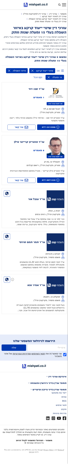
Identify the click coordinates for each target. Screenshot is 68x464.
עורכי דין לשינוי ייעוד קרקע (54, 16)
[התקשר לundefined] (7, 193)
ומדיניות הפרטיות (22, 353)
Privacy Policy (48, 450)
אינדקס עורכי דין (57, 376)
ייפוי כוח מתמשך (58, 393)
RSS (64, 401)
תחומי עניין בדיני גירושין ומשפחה (48, 383)
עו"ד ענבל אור (36, 199)
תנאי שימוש (61, 405)
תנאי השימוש (38, 353)
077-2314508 (49, 127)
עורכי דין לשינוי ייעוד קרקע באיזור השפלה (47, 19)
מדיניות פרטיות (59, 413)
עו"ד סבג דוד (36, 89)
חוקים (63, 409)
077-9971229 (49, 180)
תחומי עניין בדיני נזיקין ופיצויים (49, 389)
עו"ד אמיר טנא (36, 285)
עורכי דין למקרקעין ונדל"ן (34, 14)
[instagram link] (53, 418)
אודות (63, 397)
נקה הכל (38, 77)
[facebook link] (64, 418)
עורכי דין (53, 14)
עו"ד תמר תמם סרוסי (32, 242)
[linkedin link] (48, 418)
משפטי (63, 14)
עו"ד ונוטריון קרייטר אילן (29, 142)
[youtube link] (59, 418)
